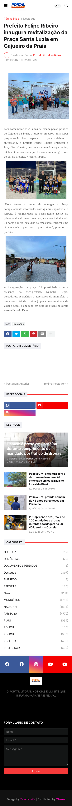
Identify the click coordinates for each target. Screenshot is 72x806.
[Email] (42, 334)
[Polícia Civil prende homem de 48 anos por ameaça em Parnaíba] (15, 502)
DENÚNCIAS (36, 558)
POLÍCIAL (36, 634)
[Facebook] (8, 334)
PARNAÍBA (36, 613)
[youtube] (52, 405)
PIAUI (36, 620)
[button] (5, 6)
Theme (60, 799)
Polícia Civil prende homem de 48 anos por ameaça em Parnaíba (47, 500)
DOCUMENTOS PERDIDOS (36, 565)
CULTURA (36, 552)
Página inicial (12, 18)
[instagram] (20, 413)
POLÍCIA (36, 627)
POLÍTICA (36, 641)
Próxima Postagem (54, 383)
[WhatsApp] (25, 334)
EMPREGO (36, 579)
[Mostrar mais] (51, 334)
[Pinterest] (33, 334)
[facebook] (20, 405)
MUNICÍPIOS (36, 599)
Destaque (29, 18)
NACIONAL (36, 606)
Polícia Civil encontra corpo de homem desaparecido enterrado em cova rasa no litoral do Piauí (47, 479)
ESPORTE (36, 586)
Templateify (27, 799)
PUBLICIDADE (36, 647)
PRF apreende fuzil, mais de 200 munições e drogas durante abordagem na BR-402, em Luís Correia (47, 522)
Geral (36, 593)
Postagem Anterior (17, 383)
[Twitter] (16, 334)
